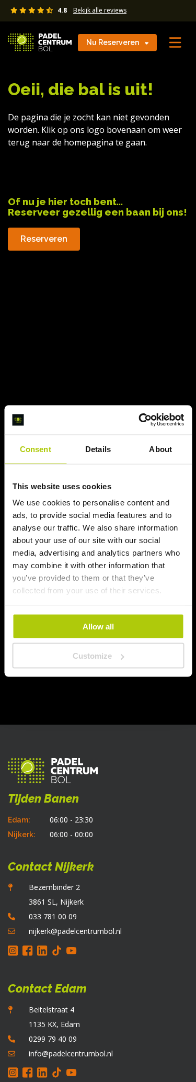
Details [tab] (98, 448)
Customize (92, 655)
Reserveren (43, 239)
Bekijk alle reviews (99, 10)
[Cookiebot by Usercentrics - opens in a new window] (139, 420)
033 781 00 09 (53, 916)
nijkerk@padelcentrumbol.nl (75, 931)
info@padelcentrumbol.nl (71, 1053)
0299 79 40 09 (53, 1039)
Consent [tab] (35, 448)
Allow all (98, 626)
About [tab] (160, 448)
